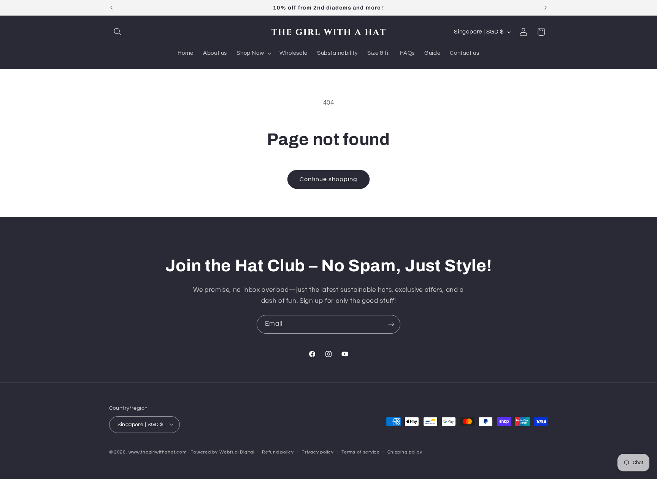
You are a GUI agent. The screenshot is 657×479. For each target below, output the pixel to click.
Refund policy (278, 452)
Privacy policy (317, 452)
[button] (118, 32)
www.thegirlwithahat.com (157, 452)
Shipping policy (404, 452)
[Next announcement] (545, 7)
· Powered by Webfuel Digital (221, 452)
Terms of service (360, 452)
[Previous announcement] (111, 7)
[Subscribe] (391, 324)
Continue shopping (329, 179)
